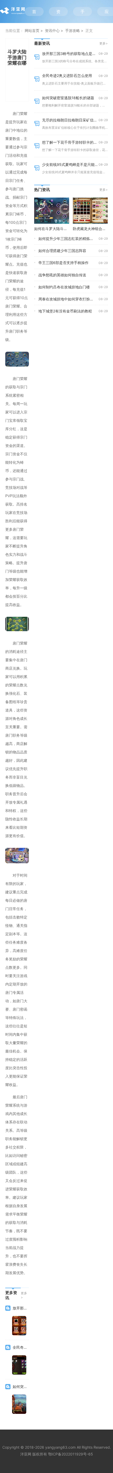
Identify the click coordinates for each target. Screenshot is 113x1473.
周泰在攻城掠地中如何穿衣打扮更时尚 (69, 299)
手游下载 (82, 12)
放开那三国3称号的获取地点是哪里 (71, 53)
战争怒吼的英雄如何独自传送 (62, 275)
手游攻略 (72, 30)
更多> (24, 1295)
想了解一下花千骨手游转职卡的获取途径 (75, 142)
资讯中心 (58, 12)
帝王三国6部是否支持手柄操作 (63, 262)
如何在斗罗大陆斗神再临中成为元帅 (63, 228)
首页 (34, 12)
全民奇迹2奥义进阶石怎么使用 (67, 75)
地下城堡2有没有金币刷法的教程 (65, 311)
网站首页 (32, 30)
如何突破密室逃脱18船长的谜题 (68, 98)
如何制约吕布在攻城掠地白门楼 (64, 287)
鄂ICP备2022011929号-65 (70, 1454)
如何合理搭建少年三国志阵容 (62, 250)
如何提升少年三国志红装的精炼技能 (67, 238)
